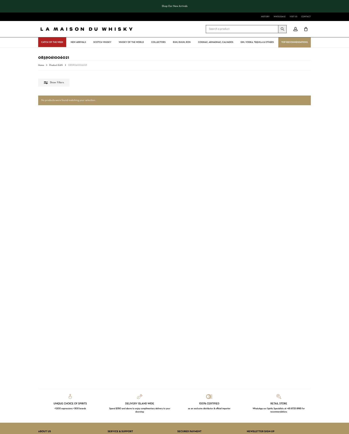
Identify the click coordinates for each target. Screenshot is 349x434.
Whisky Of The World (131, 42)
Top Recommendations (294, 42)
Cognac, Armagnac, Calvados (215, 42)
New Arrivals (78, 42)
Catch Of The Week (52, 42)
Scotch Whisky (102, 42)
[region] (174, 6)
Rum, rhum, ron (182, 42)
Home (41, 65)
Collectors (158, 42)
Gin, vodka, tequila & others (257, 42)
